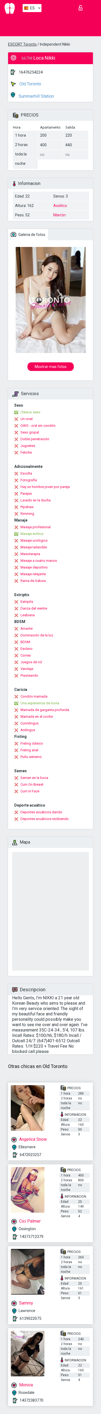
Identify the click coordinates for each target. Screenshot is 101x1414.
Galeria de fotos (31, 234)
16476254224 (31, 72)
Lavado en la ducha (35, 500)
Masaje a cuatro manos (38, 561)
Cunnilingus (29, 723)
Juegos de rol (31, 662)
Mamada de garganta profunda (44, 710)
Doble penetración (34, 439)
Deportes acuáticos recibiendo (44, 819)
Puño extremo (31, 757)
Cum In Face (29, 791)
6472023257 (30, 1154)
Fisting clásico (31, 743)
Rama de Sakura (33, 581)
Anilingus (27, 730)
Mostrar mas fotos (51, 367)
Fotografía (28, 480)
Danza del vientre (33, 608)
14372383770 (31, 1400)
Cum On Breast (31, 784)
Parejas (26, 493)
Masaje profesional (35, 527)
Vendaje (26, 669)
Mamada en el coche (36, 717)
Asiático (60, 205)
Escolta (26, 473)
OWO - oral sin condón (37, 426)
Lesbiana (27, 615)
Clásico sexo (30, 412)
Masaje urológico (34, 540)
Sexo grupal (29, 432)
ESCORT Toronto (22, 44)
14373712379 (31, 1236)
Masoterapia (30, 554)
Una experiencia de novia (39, 703)
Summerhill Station (36, 96)
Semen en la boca (34, 778)
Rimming (27, 514)
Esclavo (26, 649)
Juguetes (27, 446)
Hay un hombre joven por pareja (45, 487)
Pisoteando (29, 675)
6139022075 (30, 1318)
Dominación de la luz (36, 635)
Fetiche (26, 452)
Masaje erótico (32, 534)
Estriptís (26, 602)
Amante (26, 628)
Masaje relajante (33, 574)
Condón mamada (33, 696)
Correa (25, 655)
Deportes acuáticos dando (41, 812)
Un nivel (26, 419)
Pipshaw (27, 507)
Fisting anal (29, 750)
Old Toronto (29, 83)
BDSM (25, 642)
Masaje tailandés (33, 547)
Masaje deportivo (34, 567)
